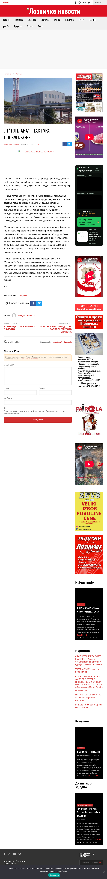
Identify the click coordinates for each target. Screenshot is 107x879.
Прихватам (54, 875)
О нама (29, 26)
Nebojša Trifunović (12, 144)
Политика (19, 19)
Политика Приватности (14, 862)
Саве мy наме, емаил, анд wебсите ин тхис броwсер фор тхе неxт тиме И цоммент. (36, 412)
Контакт (41, 26)
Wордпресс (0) (46, 342)
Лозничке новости (83, 755)
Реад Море (81, 635)
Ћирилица (6, 2)
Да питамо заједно (85, 805)
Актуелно (23, 295)
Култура (57, 19)
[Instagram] (80, 2)
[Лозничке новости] (53, 11)
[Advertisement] (53, 49)
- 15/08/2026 (95, 755)
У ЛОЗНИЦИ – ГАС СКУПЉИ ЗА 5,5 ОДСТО (20, 327)
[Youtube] (84, 2)
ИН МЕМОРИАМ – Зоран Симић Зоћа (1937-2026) (88, 609)
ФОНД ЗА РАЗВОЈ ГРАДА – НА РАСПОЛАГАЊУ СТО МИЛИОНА (56, 329)
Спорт (81, 19)
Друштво (45, 19)
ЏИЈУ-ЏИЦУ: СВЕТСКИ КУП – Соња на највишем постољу (89, 697)
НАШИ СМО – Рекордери (88, 751)
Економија (32, 19)
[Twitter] (89, 2)
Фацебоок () (58, 342)
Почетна (6, 19)
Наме (7, 388)
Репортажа (69, 19)
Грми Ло (6, 26)
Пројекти (18, 26)
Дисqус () (68, 342)
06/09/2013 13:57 (27, 144)
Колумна (93, 19)
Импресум (9, 861)
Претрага (99, 3)
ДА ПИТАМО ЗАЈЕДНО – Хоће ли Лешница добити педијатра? (88, 812)
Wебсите (8, 398)
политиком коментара (28, 359)
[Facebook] (75, 2)
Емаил (42, 388)
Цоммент (9, 365)
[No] (103, 872)
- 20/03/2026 (81, 819)
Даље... (96, 839)
